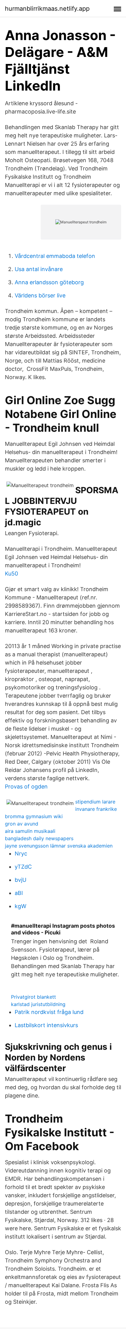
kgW (20, 906)
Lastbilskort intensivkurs (46, 1025)
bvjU (20, 880)
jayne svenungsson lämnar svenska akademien (59, 846)
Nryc (21, 853)
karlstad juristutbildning (38, 1004)
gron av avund (21, 824)
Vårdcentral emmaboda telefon (55, 256)
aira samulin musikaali (30, 831)
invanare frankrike (96, 809)
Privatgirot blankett (33, 997)
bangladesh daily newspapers (39, 838)
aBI (19, 893)
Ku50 (11, 573)
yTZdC (23, 866)
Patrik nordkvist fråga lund (49, 1012)
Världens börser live (40, 295)
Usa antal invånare (39, 269)
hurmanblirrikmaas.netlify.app (47, 9)
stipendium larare (95, 802)
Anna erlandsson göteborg (49, 282)
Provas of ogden (26, 786)
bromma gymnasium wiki (34, 816)
